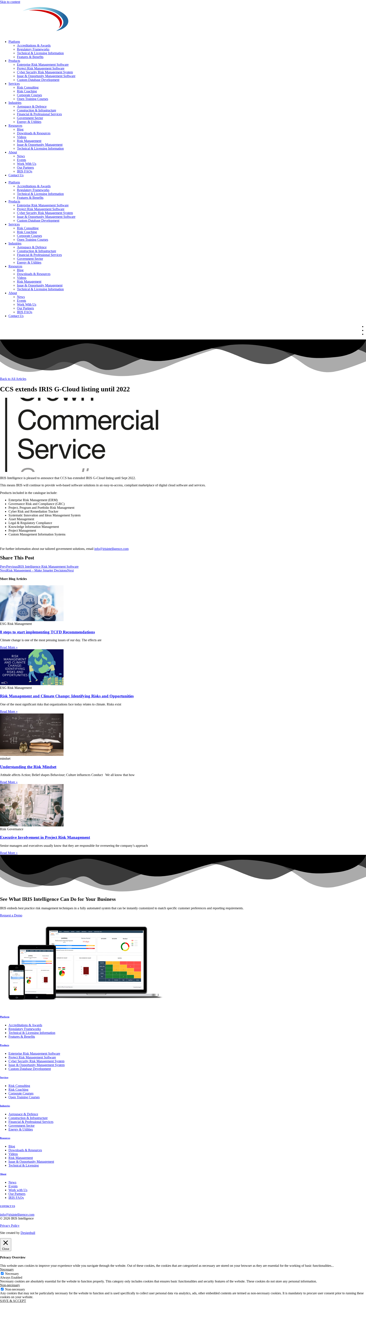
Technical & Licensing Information (40, 53)
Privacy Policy (9, 1225)
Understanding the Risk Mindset (28, 767)
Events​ (21, 160)
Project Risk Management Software (40, 68)
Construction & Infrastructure (36, 110)
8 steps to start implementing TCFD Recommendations (47, 632)
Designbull (28, 1233)
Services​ (14, 83)
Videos (21, 137)
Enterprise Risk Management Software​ (43, 64)
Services (4, 1077)
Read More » (9, 647)
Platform (14, 41)
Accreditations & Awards (34, 45)
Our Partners (25, 167)
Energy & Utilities (29, 122)
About (12, 152)
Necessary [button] (7, 1269)
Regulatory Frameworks (33, 49)
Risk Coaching (27, 91)
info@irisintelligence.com (111, 549)
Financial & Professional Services (39, 114)
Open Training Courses (32, 99)
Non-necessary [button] (10, 1285)
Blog (20, 129)
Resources (15, 125)
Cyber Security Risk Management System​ (45, 72)
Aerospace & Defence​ (32, 106)
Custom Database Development (38, 80)
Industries (14, 102)
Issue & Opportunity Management (39, 144)
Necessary (12, 1273)
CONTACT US (7, 1206)
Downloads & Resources (33, 133)
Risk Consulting (28, 87)
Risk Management (29, 141)
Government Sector (30, 118)
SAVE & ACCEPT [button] (13, 1301)
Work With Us (26, 164)
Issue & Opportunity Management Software (46, 76)
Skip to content (10, 2)
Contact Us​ (16, 175)
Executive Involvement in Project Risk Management (45, 837)
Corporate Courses (29, 95)
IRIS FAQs (24, 171)
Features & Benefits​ (30, 57)
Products (14, 61)
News (21, 156)
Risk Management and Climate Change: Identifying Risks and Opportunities (67, 696)
